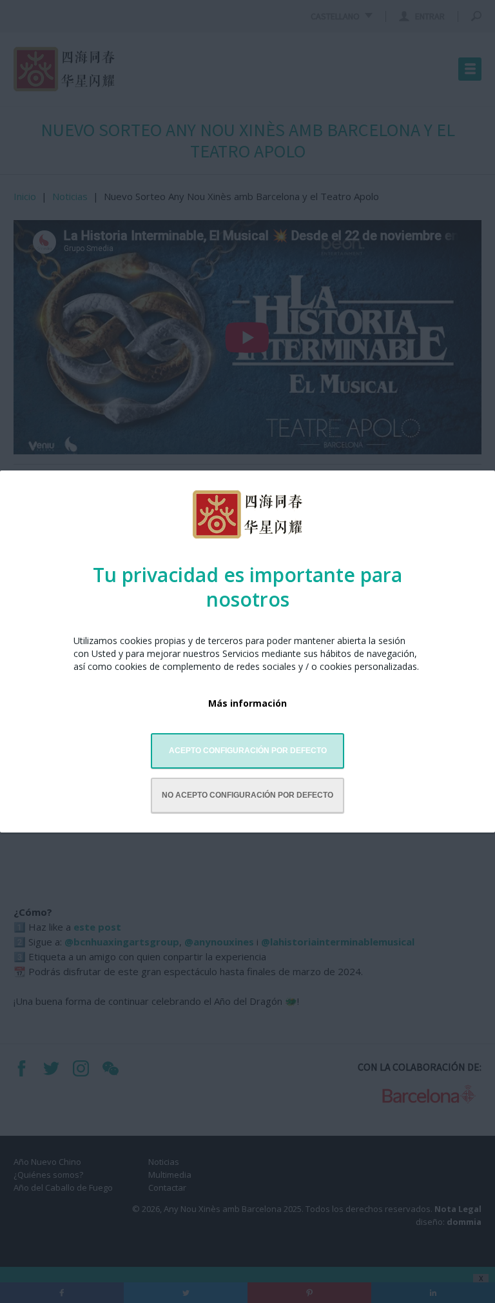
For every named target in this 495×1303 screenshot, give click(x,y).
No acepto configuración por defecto (247, 795)
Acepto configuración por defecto (248, 750)
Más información (247, 703)
